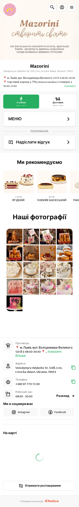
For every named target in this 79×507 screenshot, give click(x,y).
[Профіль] (62, 7)
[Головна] (9, 9)
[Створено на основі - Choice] (52, 501)
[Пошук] (52, 7)
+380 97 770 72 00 (27, 384)
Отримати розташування (43, 485)
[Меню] (72, 7)
